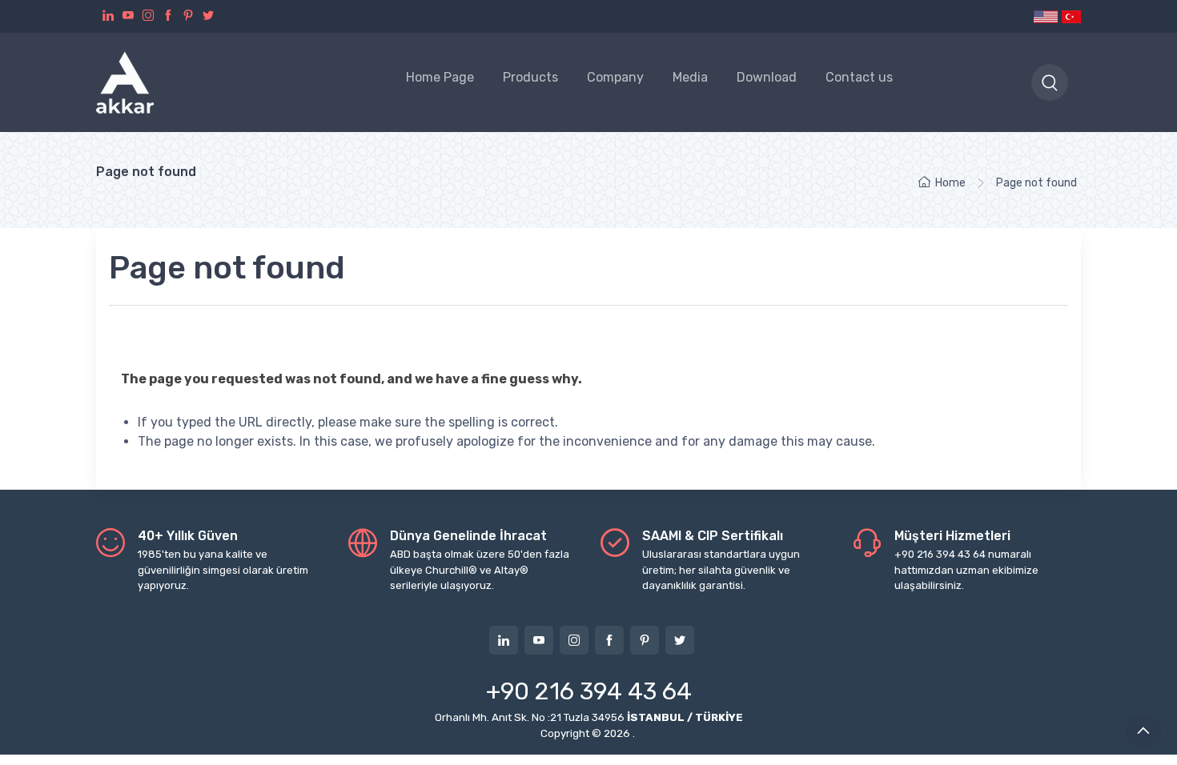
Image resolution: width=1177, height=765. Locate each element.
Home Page (440, 77)
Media (690, 77)
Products (530, 77)
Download (767, 77)
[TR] (1070, 16)
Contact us (859, 77)
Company (615, 77)
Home (950, 183)
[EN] (1046, 16)
